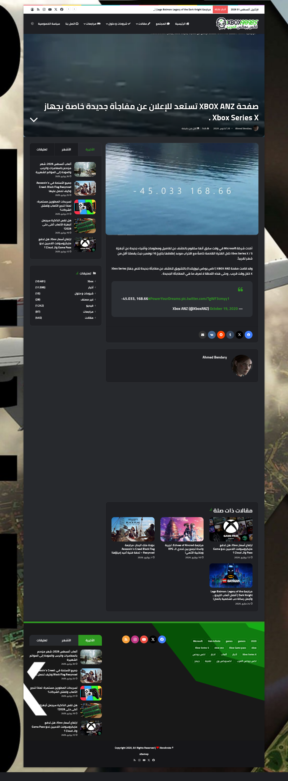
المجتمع (161, 23)
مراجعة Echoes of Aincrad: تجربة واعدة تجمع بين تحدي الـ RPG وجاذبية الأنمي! (184, 549)
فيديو (89, 306)
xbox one (219, 647)
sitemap (144, 754)
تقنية (208, 661)
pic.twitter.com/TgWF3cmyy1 (205, 298)
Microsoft (198, 641)
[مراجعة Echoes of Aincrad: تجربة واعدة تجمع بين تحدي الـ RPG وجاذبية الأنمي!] (182, 529)
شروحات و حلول (118, 23)
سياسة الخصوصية (49, 23)
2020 (253, 641)
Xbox (90, 281)
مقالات (143, 23)
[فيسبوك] (249, 335)
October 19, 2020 (224, 308)
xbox (254, 647)
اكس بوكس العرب (246, 661)
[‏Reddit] (221, 335)
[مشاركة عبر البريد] (202, 335)
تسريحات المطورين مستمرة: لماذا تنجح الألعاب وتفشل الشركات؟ (54, 205)
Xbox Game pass (237, 647)
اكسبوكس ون (224, 661)
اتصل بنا (70, 23)
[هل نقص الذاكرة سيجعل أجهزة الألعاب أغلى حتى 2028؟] (85, 225)
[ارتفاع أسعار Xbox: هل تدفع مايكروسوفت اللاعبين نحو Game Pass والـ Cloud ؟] (231, 529)
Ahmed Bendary (243, 128)
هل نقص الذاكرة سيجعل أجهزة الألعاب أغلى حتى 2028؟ (56, 224)
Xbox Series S (202, 647)
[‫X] (239, 335)
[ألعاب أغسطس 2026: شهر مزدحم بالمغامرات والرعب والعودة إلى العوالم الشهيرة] (85, 169)
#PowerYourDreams (164, 298)
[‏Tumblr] (230, 335)
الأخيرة (90, 149)
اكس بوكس (199, 654)
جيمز (197, 661)
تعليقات (42, 149)
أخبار (90, 287)
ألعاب (224, 654)
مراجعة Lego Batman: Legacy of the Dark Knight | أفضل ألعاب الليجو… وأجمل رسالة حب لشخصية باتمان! (152, 9)
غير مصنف (87, 300)
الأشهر (66, 149)
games (229, 641)
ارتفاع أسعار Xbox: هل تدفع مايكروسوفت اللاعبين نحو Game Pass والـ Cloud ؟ (233, 549)
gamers (241, 641)
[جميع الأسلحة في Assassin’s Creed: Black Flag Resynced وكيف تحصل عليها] (85, 188)
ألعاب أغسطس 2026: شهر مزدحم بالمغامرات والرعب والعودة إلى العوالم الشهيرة (53, 168)
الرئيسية (180, 23)
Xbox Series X (249, 654)
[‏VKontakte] (212, 335)
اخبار (213, 654)
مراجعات (91, 23)
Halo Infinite (214, 641)
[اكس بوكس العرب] (237, 23)
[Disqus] (182, 442)
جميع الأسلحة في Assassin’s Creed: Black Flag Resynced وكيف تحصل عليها (53, 187)
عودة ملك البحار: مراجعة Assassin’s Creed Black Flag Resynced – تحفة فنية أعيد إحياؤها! (133, 549)
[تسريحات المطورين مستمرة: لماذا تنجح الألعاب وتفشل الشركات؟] (85, 207)
